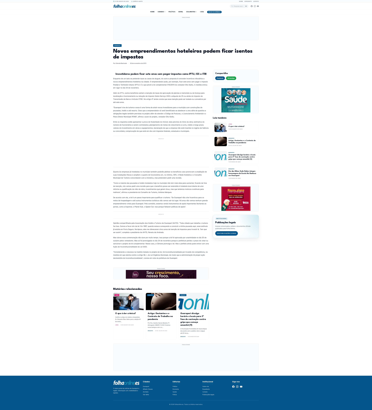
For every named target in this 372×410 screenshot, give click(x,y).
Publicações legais (208, 394)
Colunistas (190, 12)
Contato (256, 1)
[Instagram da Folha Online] (255, 6)
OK (246, 6)
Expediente (248, 1)
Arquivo (117, 45)
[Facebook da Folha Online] (252, 6)
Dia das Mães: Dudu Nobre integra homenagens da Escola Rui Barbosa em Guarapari (242, 173)
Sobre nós (205, 386)
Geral (180, 12)
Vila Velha (146, 394)
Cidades (161, 12)
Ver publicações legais (226, 233)
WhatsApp (231, 78)
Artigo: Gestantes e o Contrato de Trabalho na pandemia (160, 316)
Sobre (241, 1)
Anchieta (145, 392)
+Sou (202, 12)
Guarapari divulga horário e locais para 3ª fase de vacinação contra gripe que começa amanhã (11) (193, 319)
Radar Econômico (214, 12)
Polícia (175, 394)
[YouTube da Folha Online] (258, 6)
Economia (176, 389)
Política (172, 12)
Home (152, 12)
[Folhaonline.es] (124, 6)
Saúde (175, 392)
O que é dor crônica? (125, 313)
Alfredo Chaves (148, 389)
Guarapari (146, 386)
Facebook (220, 78)
